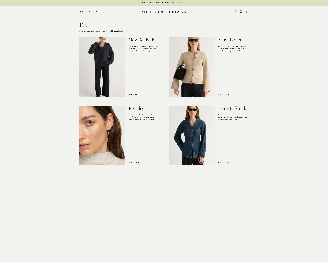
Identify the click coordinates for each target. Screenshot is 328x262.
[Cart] (247, 11)
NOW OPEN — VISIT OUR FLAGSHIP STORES (164, 3)
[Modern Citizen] (164, 12)
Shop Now (134, 94)
